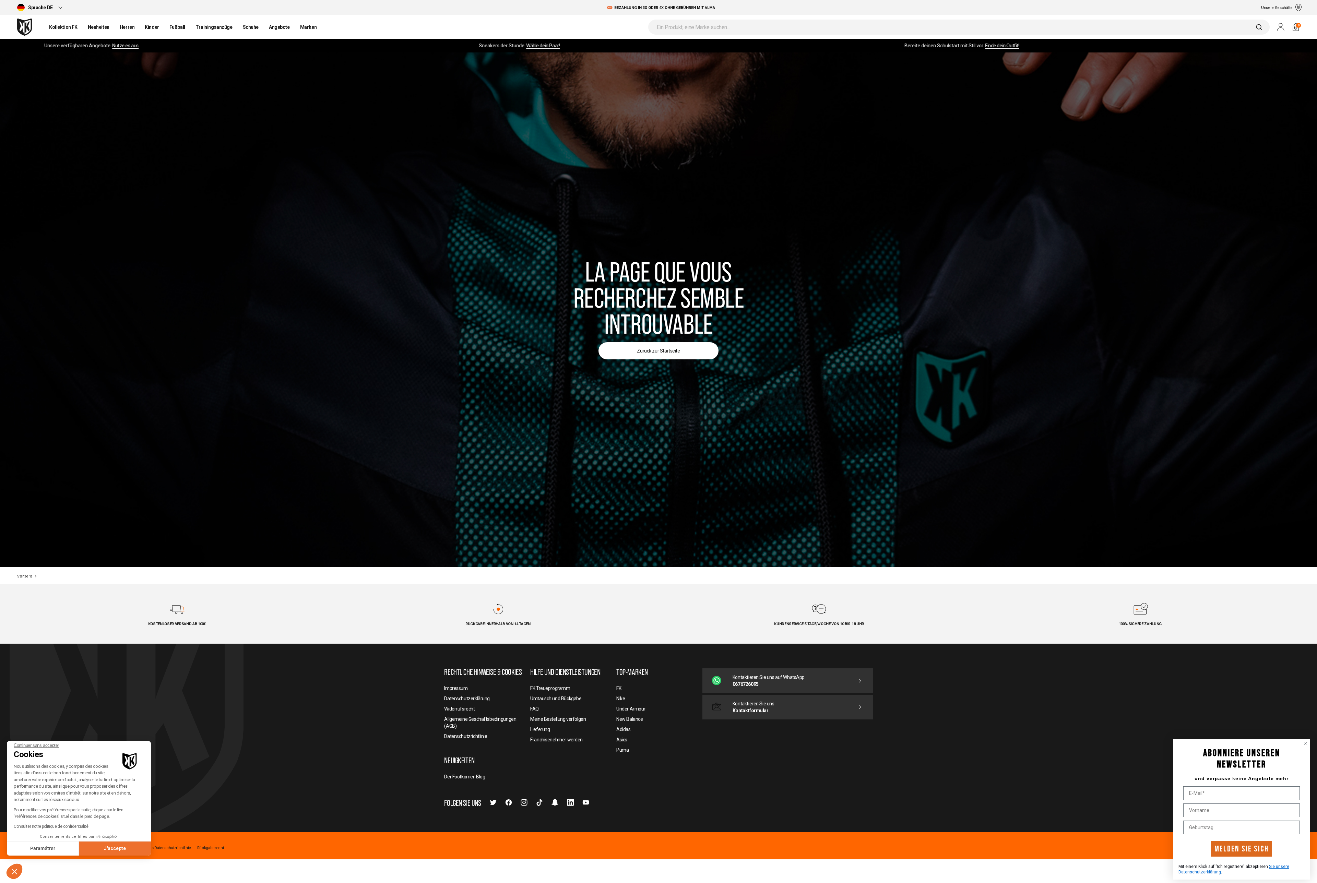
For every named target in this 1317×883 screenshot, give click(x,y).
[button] (14, 871)
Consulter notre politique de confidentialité (51, 826)
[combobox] (959, 27)
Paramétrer (42, 848)
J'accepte (115, 848)
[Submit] (1260, 27)
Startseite (25, 576)
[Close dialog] (1305, 743)
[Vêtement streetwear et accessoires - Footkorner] (24, 27)
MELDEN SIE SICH (1241, 849)
